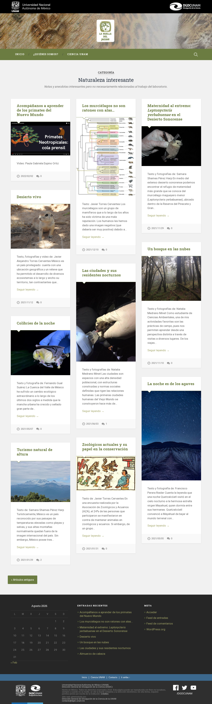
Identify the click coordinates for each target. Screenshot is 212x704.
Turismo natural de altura (34, 451)
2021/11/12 (27, 302)
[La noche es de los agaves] (171, 435)
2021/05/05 (157, 538)
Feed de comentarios (159, 623)
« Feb (14, 662)
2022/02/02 (27, 176)
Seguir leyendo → (93, 237)
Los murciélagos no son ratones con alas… (103, 108)
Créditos (104, 694)
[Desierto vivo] (40, 226)
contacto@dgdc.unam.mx (73, 701)
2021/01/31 (92, 548)
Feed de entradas (157, 618)
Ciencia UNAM (77, 54)
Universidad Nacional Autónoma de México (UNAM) (85, 685)
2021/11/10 (157, 363)
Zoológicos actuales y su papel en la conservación (105, 446)
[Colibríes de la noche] (40, 352)
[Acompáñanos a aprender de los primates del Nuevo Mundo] (40, 138)
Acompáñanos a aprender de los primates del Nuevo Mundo (40, 110)
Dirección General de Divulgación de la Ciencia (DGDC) (87, 687)
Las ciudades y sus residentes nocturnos (101, 272)
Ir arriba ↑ (125, 677)
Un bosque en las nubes (168, 248)
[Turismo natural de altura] (40, 481)
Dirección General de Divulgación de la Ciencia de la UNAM (89, 699)
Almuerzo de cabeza (92, 653)
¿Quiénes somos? (45, 54)
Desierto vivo (29, 196)
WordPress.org (155, 629)
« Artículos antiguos (22, 579)
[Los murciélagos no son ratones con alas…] (106, 156)
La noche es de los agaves (170, 383)
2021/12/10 (92, 249)
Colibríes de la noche (36, 323)
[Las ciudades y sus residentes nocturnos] (106, 322)
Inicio (19, 54)
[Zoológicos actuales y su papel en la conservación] (106, 473)
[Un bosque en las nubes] (171, 278)
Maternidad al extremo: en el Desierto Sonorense (169, 112)
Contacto (113, 677)
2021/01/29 (27, 560)
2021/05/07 (27, 429)
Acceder (151, 612)
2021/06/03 (92, 423)
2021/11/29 (157, 228)
